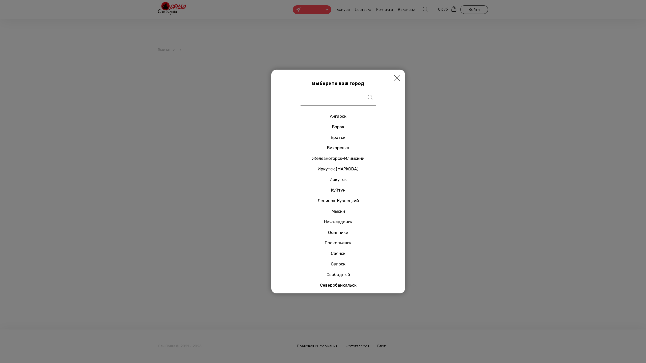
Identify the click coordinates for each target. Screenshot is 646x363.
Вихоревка (338, 147)
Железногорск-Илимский (338, 158)
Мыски (338, 211)
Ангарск (338, 115)
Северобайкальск (338, 285)
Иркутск (338, 179)
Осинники (338, 232)
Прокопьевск (338, 242)
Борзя (338, 126)
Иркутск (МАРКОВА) (338, 168)
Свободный (338, 274)
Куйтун (338, 190)
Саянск (338, 253)
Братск (338, 137)
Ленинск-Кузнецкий (338, 200)
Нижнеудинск (338, 221)
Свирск (338, 263)
